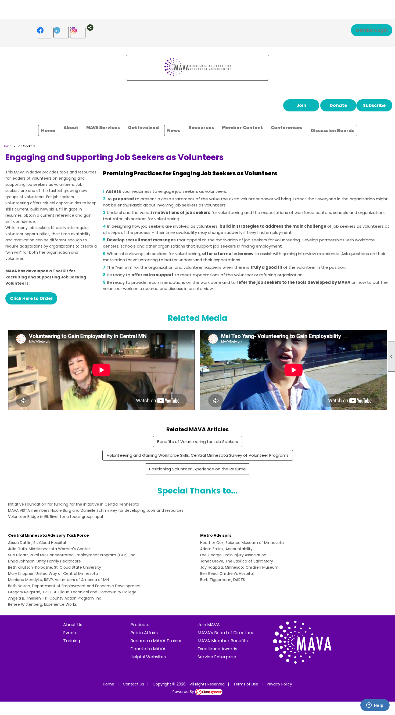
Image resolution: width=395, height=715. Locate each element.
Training (71, 641)
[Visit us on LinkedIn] (61, 32)
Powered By (184, 691)
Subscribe (374, 105)
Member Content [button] (242, 127)
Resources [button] (201, 127)
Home (48, 130)
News (173, 130)
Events (70, 633)
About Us (72, 625)
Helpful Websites (148, 657)
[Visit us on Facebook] (44, 32)
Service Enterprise (217, 657)
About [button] (71, 127)
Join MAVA (209, 625)
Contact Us (133, 684)
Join (301, 105)
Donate (338, 105)
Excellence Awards (217, 649)
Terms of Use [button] (245, 684)
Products (139, 625)
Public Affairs (144, 633)
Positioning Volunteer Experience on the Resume (197, 469)
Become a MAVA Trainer (156, 641)
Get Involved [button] (143, 127)
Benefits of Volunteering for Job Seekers (197, 441)
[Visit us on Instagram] (77, 32)
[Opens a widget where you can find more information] (375, 705)
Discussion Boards (332, 130)
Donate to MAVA (148, 649)
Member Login (372, 30)
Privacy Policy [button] (279, 684)
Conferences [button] (286, 127)
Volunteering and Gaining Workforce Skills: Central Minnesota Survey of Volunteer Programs (198, 455)
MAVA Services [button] (103, 127)
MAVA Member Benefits (223, 641)
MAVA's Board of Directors (225, 633)
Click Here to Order (31, 298)
